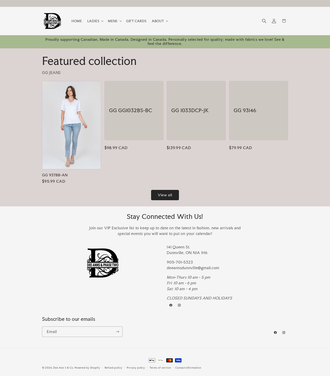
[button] (95, 21)
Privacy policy (136, 367)
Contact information (188, 367)
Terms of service (160, 367)
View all (165, 195)
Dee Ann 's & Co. (63, 367)
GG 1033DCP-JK (190, 111)
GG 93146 (245, 111)
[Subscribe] (117, 331)
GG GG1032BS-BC (130, 111)
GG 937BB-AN (55, 175)
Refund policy (113, 367)
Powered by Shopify (87, 367)
